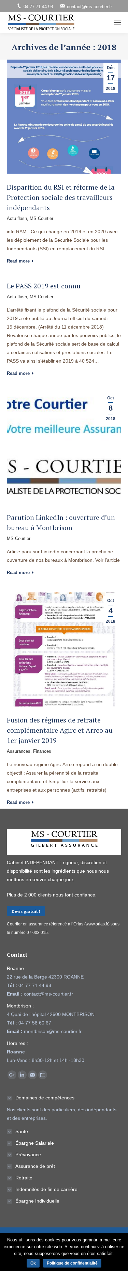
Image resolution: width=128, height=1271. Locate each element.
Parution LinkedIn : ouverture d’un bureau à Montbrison (61, 522)
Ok (33, 1263)
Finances (42, 751)
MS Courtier (41, 218)
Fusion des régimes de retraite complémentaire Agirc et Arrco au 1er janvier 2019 (60, 730)
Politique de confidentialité (72, 1263)
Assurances (18, 751)
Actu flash (17, 218)
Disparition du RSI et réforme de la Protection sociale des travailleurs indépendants (61, 197)
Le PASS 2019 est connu (44, 285)
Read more (18, 261)
